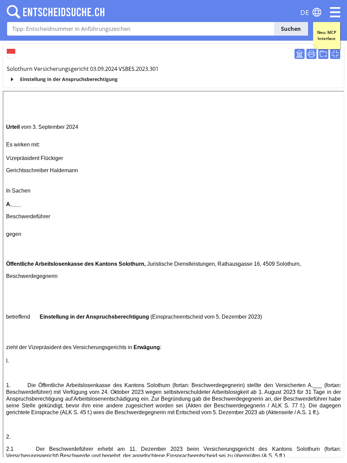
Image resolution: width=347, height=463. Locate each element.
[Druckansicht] (311, 54)
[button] (335, 12)
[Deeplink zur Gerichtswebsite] (299, 54)
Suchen (291, 29)
